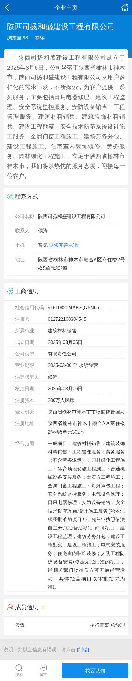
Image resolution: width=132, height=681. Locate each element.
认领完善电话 (63, 245)
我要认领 (95, 670)
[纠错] (83, 649)
